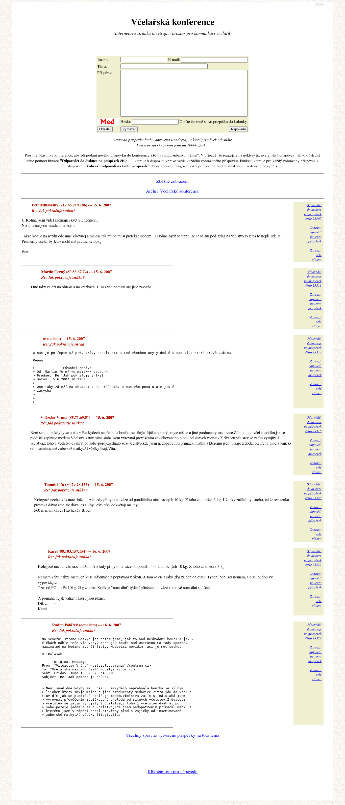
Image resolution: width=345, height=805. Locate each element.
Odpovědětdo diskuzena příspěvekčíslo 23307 (313, 212)
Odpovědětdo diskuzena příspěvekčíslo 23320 (313, 491)
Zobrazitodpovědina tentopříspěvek (315, 234)
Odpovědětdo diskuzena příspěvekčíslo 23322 (313, 558)
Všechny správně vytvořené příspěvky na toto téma (172, 735)
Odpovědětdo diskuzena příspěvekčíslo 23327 (313, 631)
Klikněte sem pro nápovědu (172, 771)
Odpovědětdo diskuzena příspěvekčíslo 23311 (313, 278)
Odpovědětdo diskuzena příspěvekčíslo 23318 (313, 424)
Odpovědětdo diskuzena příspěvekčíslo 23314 (313, 345)
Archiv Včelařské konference (172, 191)
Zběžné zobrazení (172, 181)
